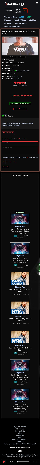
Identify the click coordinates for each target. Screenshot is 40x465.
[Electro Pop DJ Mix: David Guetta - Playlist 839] (20, 308)
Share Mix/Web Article (12, 26)
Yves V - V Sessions (16, 63)
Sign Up (18, 12)
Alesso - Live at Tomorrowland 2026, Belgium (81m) (20, 406)
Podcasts (20, 435)
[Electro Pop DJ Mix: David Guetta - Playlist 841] (20, 337)
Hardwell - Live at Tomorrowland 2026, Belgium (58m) (20, 260)
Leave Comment (20, 109)
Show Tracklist (8, 132)
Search (9, 11)
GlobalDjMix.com (23, 455)
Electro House (14, 65)
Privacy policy (10, 444)
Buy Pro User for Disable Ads (20, 103)
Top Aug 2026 (21, 23)
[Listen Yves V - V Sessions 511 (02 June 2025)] (4, 461)
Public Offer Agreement (26, 444)
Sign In (17, 10)
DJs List (32, 20)
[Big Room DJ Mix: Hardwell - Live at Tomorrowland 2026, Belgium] (20, 248)
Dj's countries (20, 427)
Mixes (20, 433)
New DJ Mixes (20, 20)
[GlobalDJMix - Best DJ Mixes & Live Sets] (12, 3)
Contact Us (20, 431)
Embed (22, 57)
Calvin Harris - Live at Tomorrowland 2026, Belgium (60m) (20, 377)
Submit (5, 167)
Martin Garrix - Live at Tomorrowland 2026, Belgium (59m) (20, 231)
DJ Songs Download (20, 440)
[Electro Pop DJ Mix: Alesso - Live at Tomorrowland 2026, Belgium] (20, 394)
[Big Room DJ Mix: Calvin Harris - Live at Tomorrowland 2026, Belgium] (20, 365)
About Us (20, 429)
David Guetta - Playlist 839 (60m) (20, 320)
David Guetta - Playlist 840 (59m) (20, 290)
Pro (25, 11)
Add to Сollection (9, 57)
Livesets (8, 20)
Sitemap (20, 442)
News (20, 437)
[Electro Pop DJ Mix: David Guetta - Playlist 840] (20, 278)
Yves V (11, 60)
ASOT (29, 17)
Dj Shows (8, 23)
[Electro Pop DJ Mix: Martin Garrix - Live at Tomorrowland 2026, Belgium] (20, 219)
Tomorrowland (10, 17)
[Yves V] (20, 45)
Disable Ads (20, 212)
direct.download (23, 95)
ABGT (21, 17)
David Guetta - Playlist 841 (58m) (20, 349)
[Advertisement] (20, 89)
